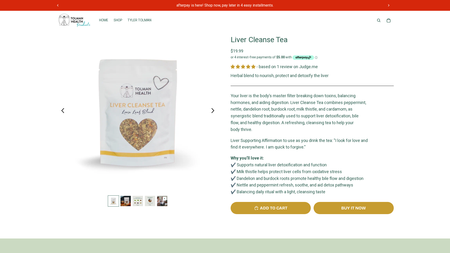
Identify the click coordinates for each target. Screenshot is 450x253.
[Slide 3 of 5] (138, 201)
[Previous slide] (58, 5)
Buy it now (353, 208)
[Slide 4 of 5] (150, 201)
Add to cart (273, 208)
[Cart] (388, 20)
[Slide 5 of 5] (162, 201)
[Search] (379, 20)
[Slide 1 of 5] (113, 201)
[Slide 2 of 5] (125, 201)
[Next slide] (388, 5)
